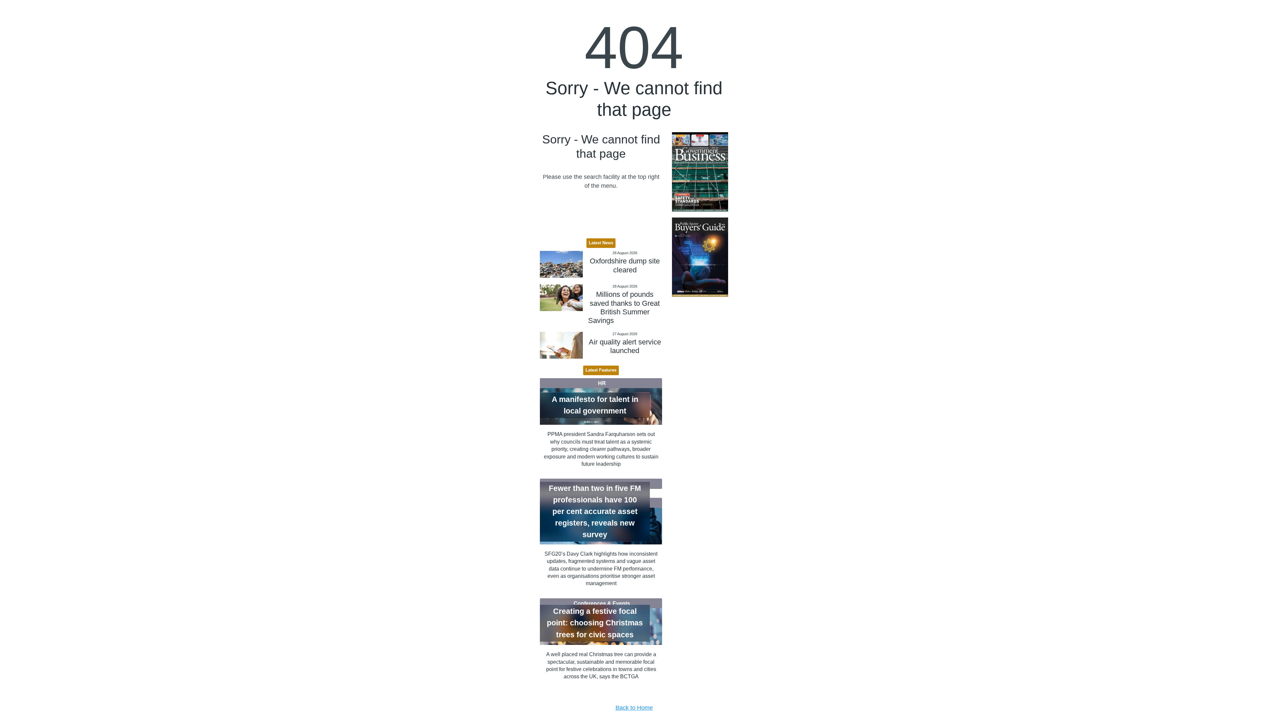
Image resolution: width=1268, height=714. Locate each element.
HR (602, 383)
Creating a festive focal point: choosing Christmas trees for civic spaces (595, 623)
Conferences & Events (602, 603)
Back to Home (634, 707)
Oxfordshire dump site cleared (625, 265)
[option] (700, 172)
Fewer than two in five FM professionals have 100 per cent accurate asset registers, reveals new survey (595, 511)
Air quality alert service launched (625, 346)
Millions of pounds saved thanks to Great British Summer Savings (624, 307)
